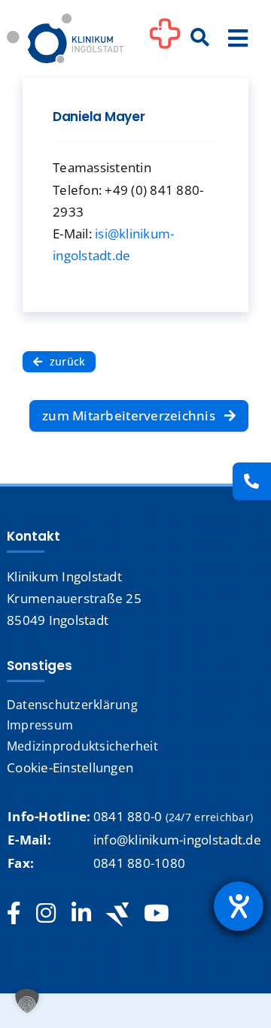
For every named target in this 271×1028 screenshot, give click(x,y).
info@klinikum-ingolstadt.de (177, 839)
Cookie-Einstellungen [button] (70, 767)
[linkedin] (81, 913)
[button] (27, 1001)
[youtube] (156, 913)
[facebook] (14, 913)
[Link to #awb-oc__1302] (165, 40)
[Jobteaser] (117, 914)
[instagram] (46, 913)
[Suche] (199, 38)
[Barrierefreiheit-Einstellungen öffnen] (238, 906)
